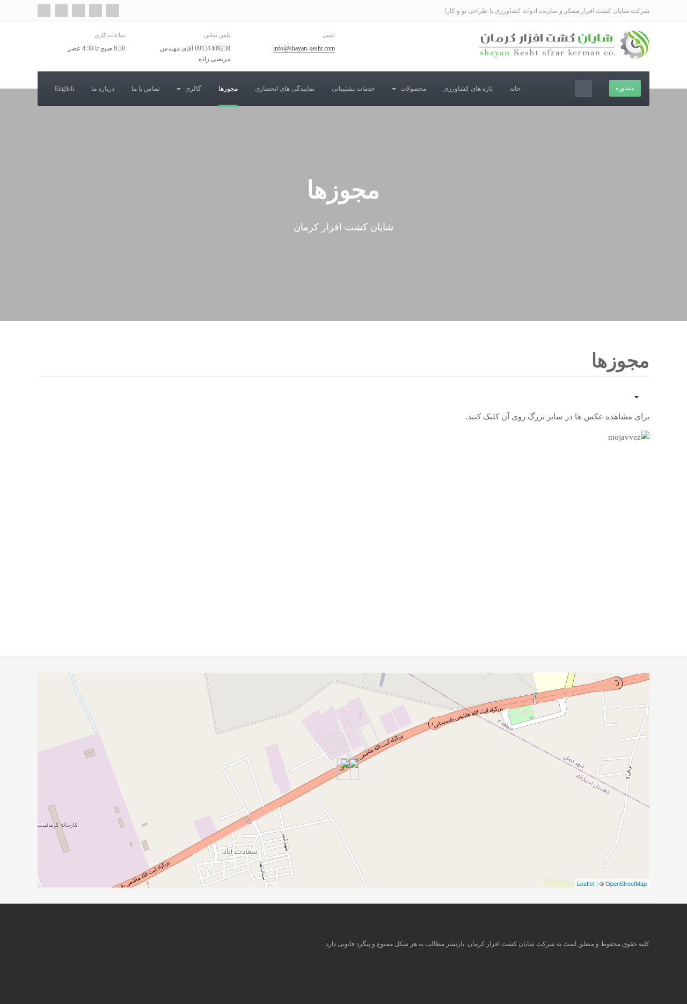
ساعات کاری (109, 35)
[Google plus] (112, 10)
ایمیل (329, 35)
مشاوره (625, 88)
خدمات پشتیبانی (353, 88)
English (64, 88)
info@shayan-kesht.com (304, 48)
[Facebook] (78, 10)
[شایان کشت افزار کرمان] (564, 44)
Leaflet (586, 883)
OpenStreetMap (626, 883)
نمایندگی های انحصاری (285, 88)
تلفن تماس (217, 35)
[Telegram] (44, 10)
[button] (581, 527)
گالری (192, 88)
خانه (515, 88)
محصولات (412, 88)
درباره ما (102, 88)
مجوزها (228, 88)
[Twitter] (95, 10)
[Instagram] (61, 10)
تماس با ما (145, 88)
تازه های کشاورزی (468, 88)
